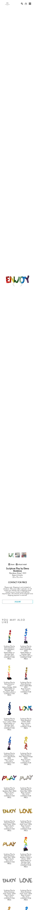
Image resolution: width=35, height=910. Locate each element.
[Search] (22, 4)
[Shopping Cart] (26, 4)
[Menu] (30, 4)
